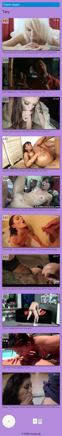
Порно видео (11, 4)
